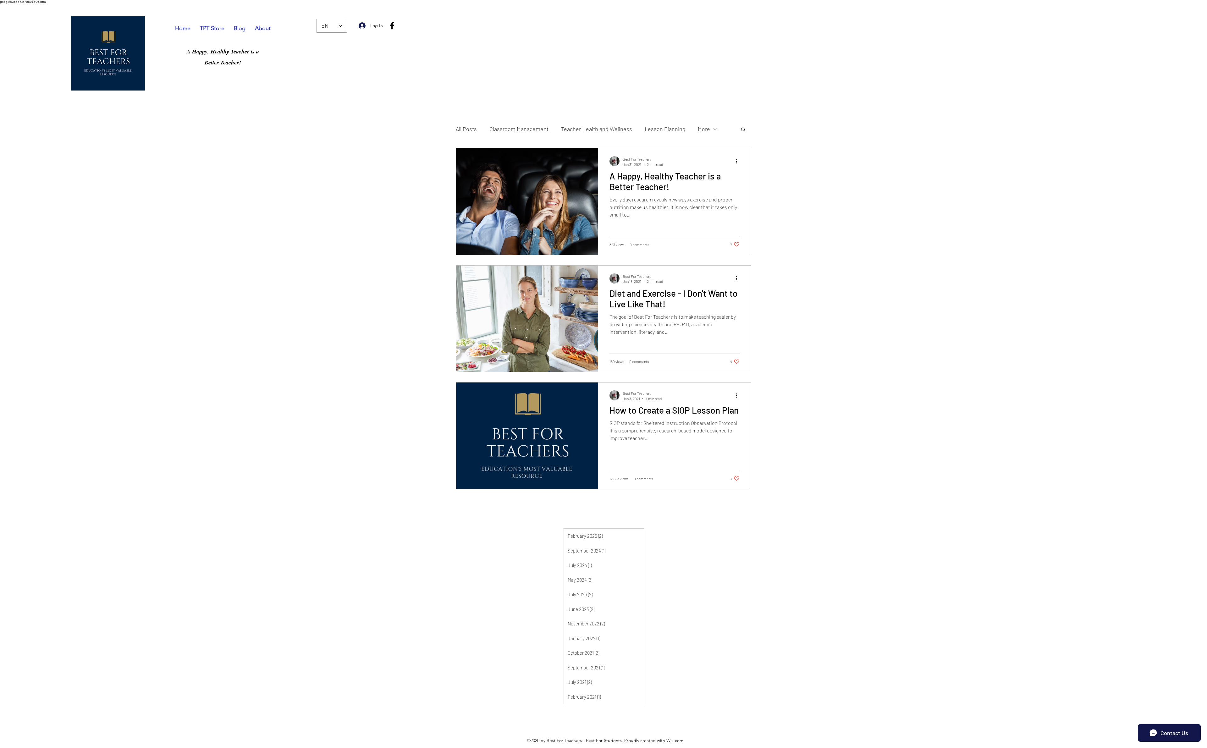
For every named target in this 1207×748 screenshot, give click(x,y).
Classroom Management (518, 128)
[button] (743, 130)
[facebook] (392, 25)
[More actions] (738, 161)
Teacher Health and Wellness (596, 128)
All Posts (466, 128)
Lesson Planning (665, 128)
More (704, 128)
